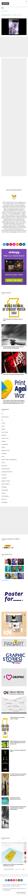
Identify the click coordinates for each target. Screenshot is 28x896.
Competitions (4, 444)
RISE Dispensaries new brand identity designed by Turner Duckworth (17, 743)
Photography (4, 490)
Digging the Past (5, 450)
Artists (3, 426)
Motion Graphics (5, 484)
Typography (4, 502)
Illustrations (4, 465)
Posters (3, 493)
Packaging (3, 487)
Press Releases (5, 496)
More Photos (5, 580)
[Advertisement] (14, 47)
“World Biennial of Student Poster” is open (13, 319)
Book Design (4, 432)
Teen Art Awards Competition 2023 (18, 750)
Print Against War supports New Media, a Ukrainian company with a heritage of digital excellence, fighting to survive (14, 402)
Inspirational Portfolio (6, 471)
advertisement (5, 417)
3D (2, 414)
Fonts (2, 456)
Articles (3, 423)
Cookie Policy (7, 890)
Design (3, 447)
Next (26, 838)
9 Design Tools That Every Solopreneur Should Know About (13, 865)
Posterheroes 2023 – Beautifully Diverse (15, 798)
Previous (23, 838)
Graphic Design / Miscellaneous (9, 459)
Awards (3, 429)
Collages (3, 441)
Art (2, 420)
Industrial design (5, 468)
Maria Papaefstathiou (6, 15)
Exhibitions (4, 453)
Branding (3, 435)
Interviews (4, 475)
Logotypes (4, 478)
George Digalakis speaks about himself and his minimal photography (13, 347)
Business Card (4, 438)
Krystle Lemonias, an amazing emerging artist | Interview (18, 774)
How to (3, 462)
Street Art (3, 499)
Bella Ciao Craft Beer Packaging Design (13, 374)
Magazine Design (5, 481)
